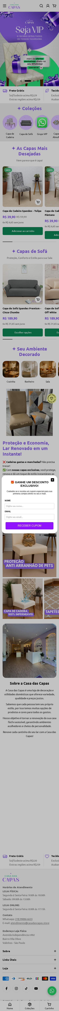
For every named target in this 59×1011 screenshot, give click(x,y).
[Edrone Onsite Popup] (29, 505)
